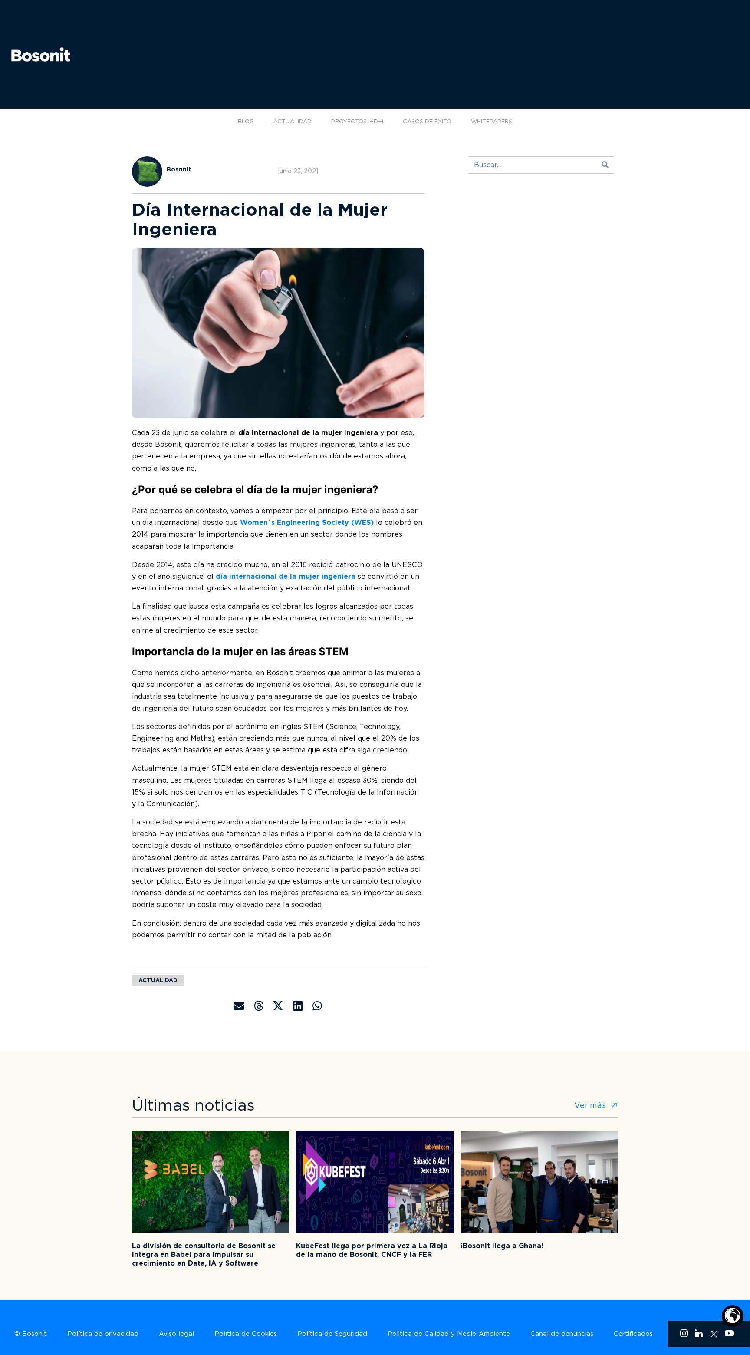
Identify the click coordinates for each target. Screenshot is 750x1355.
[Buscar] (605, 165)
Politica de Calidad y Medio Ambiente (449, 1334)
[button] (239, 1005)
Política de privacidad (102, 1334)
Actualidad (292, 121)
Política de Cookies (245, 1334)
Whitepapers (491, 121)
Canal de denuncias (561, 1334)
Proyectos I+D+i (357, 121)
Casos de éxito (427, 121)
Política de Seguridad (332, 1334)
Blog (246, 121)
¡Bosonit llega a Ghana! (502, 1246)
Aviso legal (176, 1334)
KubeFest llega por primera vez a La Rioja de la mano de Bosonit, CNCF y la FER (371, 1250)
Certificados (633, 1334)
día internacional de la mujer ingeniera (285, 576)
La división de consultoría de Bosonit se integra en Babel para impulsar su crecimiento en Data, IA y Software (204, 1254)
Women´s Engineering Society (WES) (307, 522)
